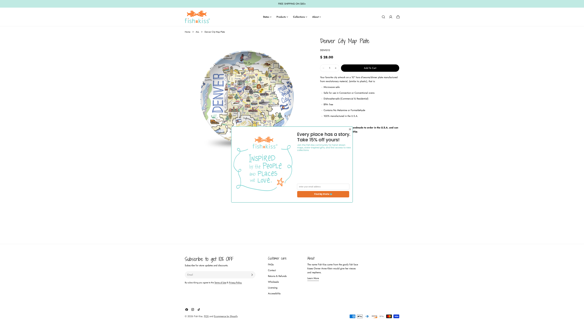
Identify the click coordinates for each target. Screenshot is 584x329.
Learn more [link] (313, 278)
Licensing (272, 287)
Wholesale (273, 282)
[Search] (383, 17)
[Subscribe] (252, 275)
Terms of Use (220, 282)
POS (206, 316)
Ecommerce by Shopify (226, 316)
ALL (197, 31)
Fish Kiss (198, 316)
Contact (272, 270)
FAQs (271, 264)
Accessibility (274, 293)
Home (187, 31)
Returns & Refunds (277, 276)
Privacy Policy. (235, 282)
